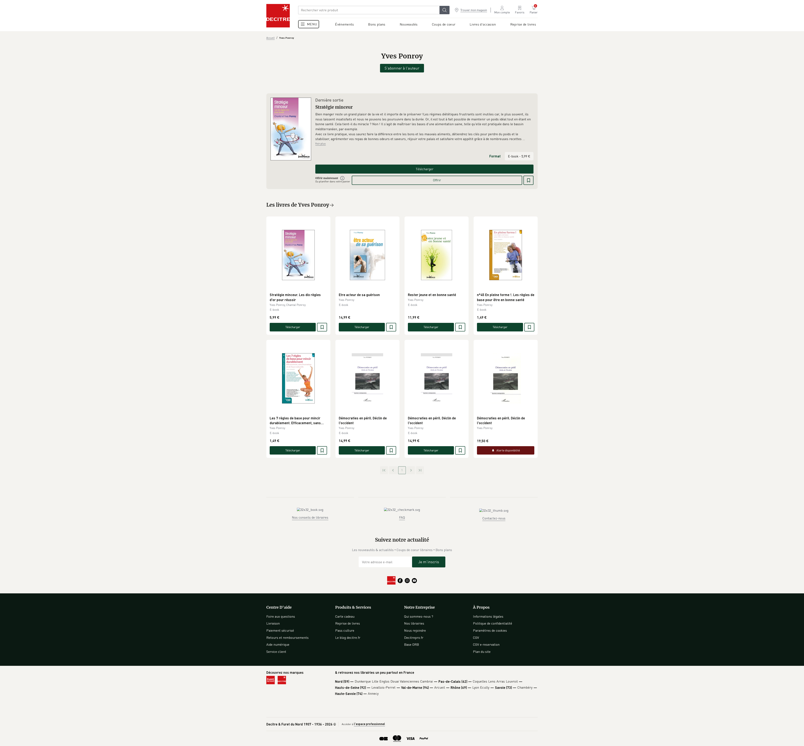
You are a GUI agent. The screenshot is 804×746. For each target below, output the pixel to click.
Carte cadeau (344, 616)
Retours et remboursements (287, 637)
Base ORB (411, 644)
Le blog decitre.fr (347, 637)
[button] (424, 127)
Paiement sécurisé (280, 630)
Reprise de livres (347, 623)
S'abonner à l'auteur (402, 68)
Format (495, 156)
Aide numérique (277, 644)
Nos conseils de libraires (310, 517)
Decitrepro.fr (413, 637)
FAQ (402, 517)
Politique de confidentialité (492, 623)
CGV (476, 637)
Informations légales (488, 616)
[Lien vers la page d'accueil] (278, 15)
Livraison (273, 623)
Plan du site (482, 651)
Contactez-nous (493, 518)
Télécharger (424, 169)
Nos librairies (414, 623)
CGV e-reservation (486, 644)
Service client (276, 651)
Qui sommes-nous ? (418, 616)
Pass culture (344, 630)
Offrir (437, 180)
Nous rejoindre (415, 630)
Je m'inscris (428, 561)
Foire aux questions (280, 616)
